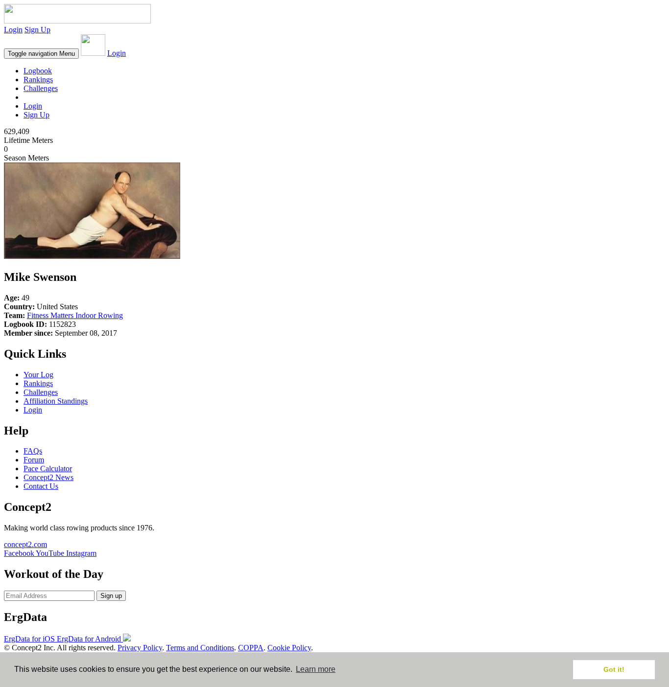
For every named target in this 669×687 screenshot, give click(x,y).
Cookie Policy (289, 647)
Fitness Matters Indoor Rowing (75, 315)
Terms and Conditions (200, 647)
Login (13, 29)
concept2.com (25, 544)
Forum (34, 460)
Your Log (38, 374)
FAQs (33, 451)
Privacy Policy (140, 647)
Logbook (38, 71)
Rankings (38, 79)
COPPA (250, 647)
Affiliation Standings (56, 401)
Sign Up (37, 29)
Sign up (111, 595)
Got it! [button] (613, 669)
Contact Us (41, 486)
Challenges (41, 88)
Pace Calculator (48, 468)
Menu (41, 53)
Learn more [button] (315, 669)
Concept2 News (48, 477)
